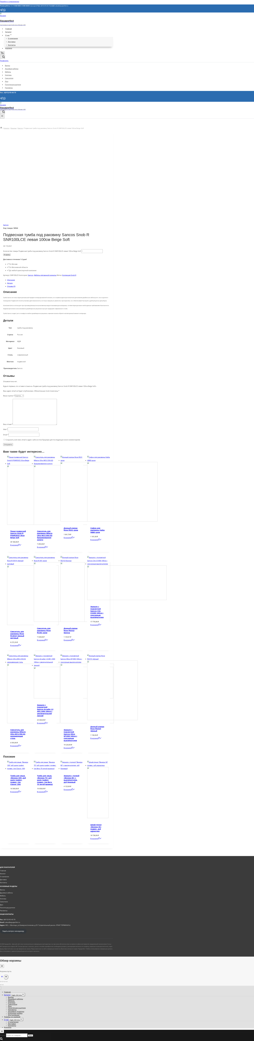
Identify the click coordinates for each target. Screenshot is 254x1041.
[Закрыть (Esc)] (7, 981)
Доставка (11, 42)
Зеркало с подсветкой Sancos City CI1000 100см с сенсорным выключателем (97, 612)
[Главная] (1, 128)
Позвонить (4, 61)
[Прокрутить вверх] (2, 977)
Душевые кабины (11, 69)
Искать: (3, 1035)
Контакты (12, 45)
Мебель (8, 72)
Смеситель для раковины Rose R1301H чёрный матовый (17, 635)
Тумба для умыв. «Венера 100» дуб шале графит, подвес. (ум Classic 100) (18, 780)
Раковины (9, 88)
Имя (5, 429)
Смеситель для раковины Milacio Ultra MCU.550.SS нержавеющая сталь (18, 734)
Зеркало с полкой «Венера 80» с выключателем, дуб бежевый (71, 779)
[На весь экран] (3, 981)
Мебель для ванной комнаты (45, 275)
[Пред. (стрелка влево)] (1, 984)
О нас (6, 1019)
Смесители (9, 78)
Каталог (8, 32)
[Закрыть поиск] (2, 1031)
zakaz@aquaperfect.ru (61, 6)
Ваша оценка (9, 396)
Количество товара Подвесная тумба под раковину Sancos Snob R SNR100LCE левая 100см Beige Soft (42, 251)
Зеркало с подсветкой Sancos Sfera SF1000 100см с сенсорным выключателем (70, 735)
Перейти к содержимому (9, 1)
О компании (13, 38)
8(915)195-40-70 (45, 6)
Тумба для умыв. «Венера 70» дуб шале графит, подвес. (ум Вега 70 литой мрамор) (45, 780)
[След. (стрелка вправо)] (3, 984)
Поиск (30, 1035)
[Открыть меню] (2, 116)
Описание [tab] (11, 280)
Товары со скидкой (12, 1017)
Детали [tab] (10, 283)
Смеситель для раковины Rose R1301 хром (44, 630)
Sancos (6, 225)
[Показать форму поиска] (2, 57)
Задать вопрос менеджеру (13, 931)
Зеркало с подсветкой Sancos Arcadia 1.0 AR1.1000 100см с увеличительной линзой (45, 710)
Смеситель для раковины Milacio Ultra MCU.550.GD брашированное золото (44, 535)
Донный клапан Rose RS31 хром (71, 529)
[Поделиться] (5, 981)
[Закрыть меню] (0, 988)
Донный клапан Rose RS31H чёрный (97, 729)
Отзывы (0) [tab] (11, 286)
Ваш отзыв (8, 424)
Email (6, 435)
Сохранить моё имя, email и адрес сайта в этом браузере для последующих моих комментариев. (43, 440)
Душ (6, 81)
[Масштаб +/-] (1, 981)
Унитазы (8, 75)
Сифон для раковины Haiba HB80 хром (97, 530)
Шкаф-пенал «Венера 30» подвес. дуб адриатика (96, 828)
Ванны (7, 65)
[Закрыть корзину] (2, 966)
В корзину (7, 254)
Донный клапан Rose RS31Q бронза (70, 630)
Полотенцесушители (13, 85)
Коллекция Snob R (69, 275)
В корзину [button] (14, 545)
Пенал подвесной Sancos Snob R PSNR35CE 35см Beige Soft (18, 534)
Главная (8, 29)
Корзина (8, 48)
